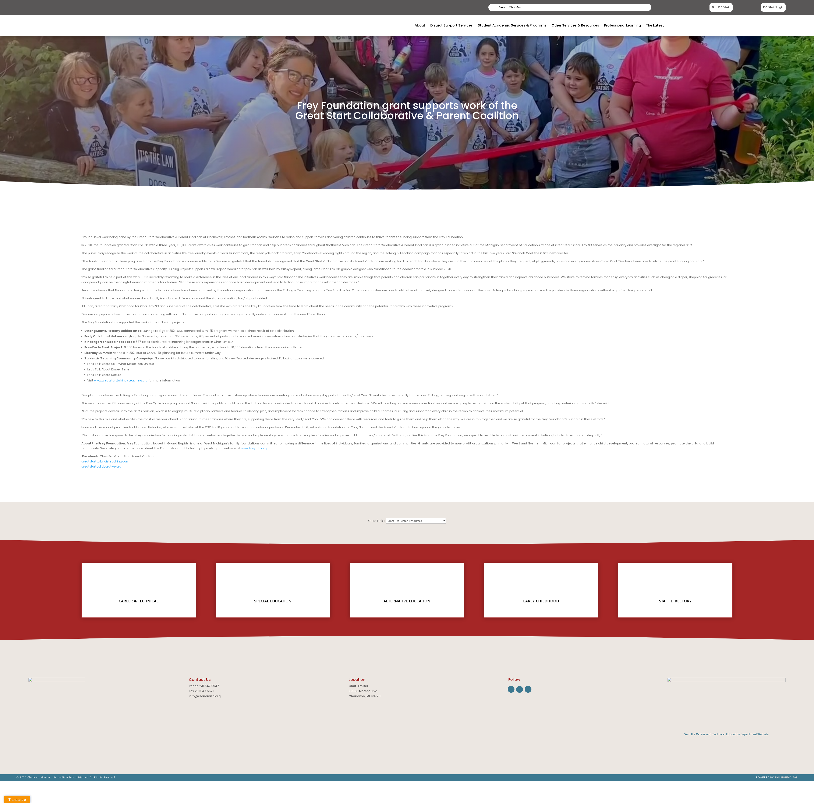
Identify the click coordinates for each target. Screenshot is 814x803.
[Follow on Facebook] (511, 689)
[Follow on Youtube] (528, 689)
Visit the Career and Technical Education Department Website (726, 734)
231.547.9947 (209, 686)
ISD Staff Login (773, 7)
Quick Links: (376, 521)
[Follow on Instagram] (519, 689)
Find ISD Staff (721, 7)
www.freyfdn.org (254, 448)
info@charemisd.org (205, 696)
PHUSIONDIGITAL (786, 777)
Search (640, 7)
